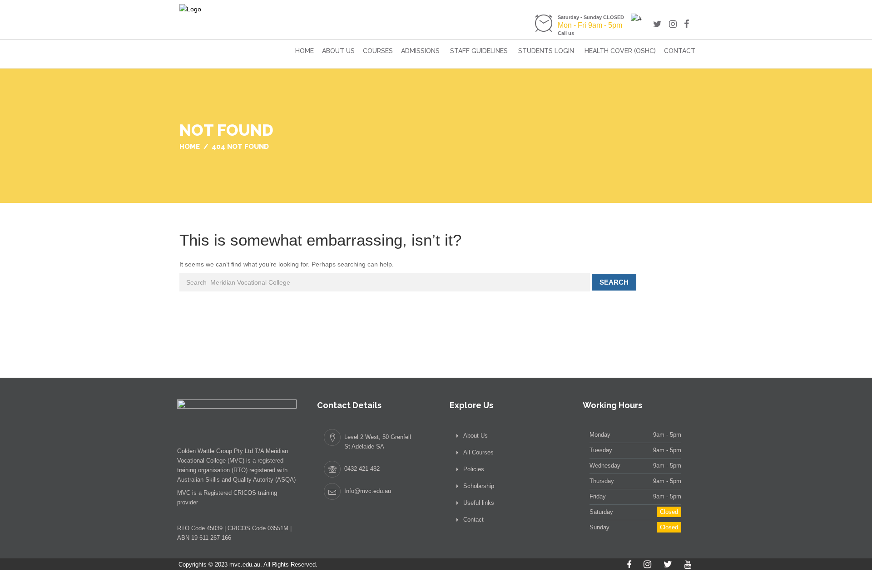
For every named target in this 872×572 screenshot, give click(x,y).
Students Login (546, 50)
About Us (338, 50)
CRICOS (244, 492)
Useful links (478, 502)
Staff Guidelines (479, 50)
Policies (473, 469)
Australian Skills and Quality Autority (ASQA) (236, 479)
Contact (679, 50)
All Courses (478, 452)
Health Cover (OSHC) (620, 50)
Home (304, 50)
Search (614, 282)
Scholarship (478, 486)
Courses (378, 50)
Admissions (420, 50)
